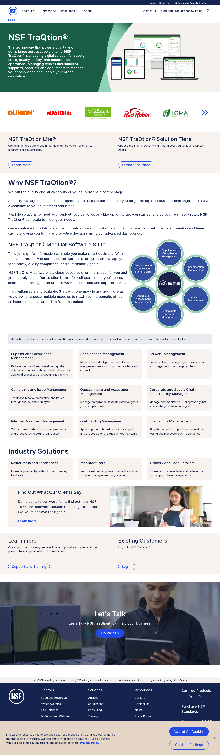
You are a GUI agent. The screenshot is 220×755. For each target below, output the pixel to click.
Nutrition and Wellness (56, 716)
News (138, 710)
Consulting (95, 710)
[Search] (208, 10)
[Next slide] (205, 113)
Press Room (143, 716)
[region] (110, 738)
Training (93, 716)
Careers (152, 3)
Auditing (93, 697)
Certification (95, 704)
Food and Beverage (54, 697)
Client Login (165, 3)
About (88, 11)
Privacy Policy (90, 743)
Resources (68, 11)
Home (11, 19)
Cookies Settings (189, 745)
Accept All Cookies (189, 732)
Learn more (27, 521)
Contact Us (142, 704)
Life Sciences (49, 710)
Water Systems (51, 704)
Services (46, 11)
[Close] (214, 738)
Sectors (27, 11)
